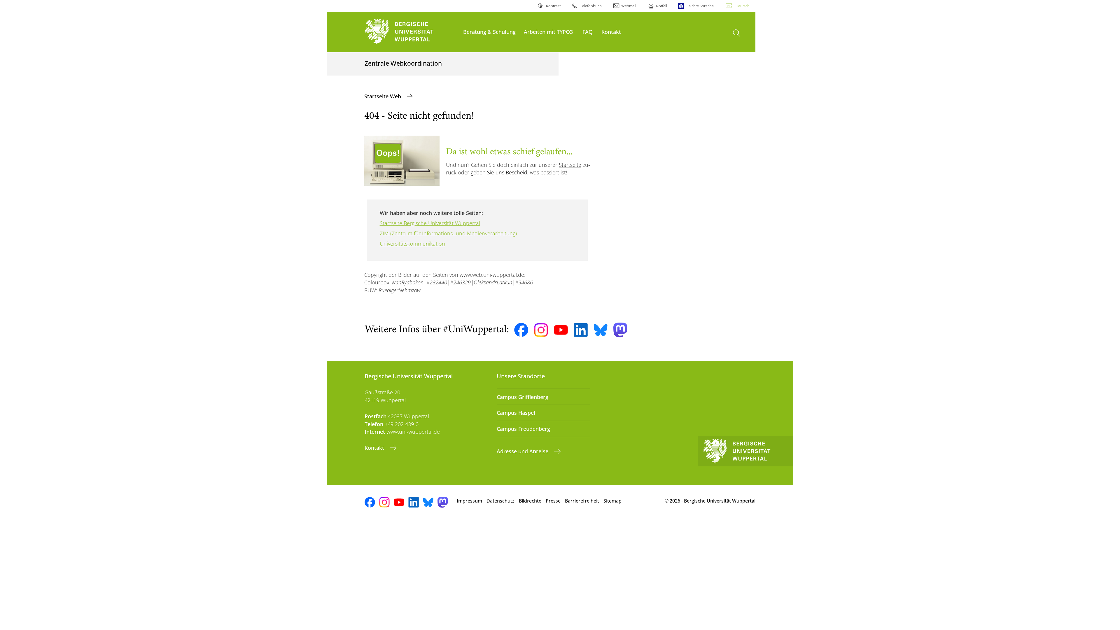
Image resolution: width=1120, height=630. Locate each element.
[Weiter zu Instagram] (541, 330)
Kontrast (553, 5)
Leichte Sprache (700, 5)
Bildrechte (530, 501)
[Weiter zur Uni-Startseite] (411, 32)
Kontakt (611, 31)
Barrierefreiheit (582, 501)
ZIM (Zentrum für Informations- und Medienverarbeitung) (448, 233)
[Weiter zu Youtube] (561, 330)
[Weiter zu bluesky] (601, 330)
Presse (553, 501)
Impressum (469, 501)
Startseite (570, 164)
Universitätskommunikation (412, 243)
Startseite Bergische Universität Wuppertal (430, 223)
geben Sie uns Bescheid (499, 172)
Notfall (661, 5)
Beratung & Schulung (489, 31)
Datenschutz (500, 501)
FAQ (587, 31)
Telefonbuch (591, 5)
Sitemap (612, 501)
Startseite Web (383, 96)
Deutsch (743, 5)
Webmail (628, 5)
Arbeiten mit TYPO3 (548, 31)
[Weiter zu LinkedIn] (581, 330)
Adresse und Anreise (523, 451)
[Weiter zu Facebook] (521, 330)
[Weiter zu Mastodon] (620, 330)
